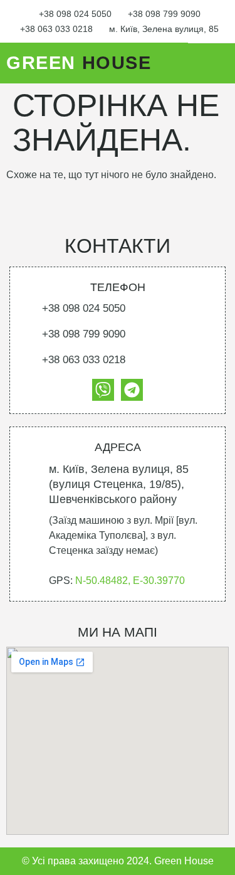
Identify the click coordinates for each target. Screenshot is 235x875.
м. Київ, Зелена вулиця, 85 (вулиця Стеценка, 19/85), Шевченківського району (119, 484)
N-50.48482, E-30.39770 (130, 580)
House (79, 63)
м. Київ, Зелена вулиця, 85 (164, 29)
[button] (217, 63)
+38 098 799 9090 (164, 14)
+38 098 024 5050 (75, 14)
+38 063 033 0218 (56, 29)
